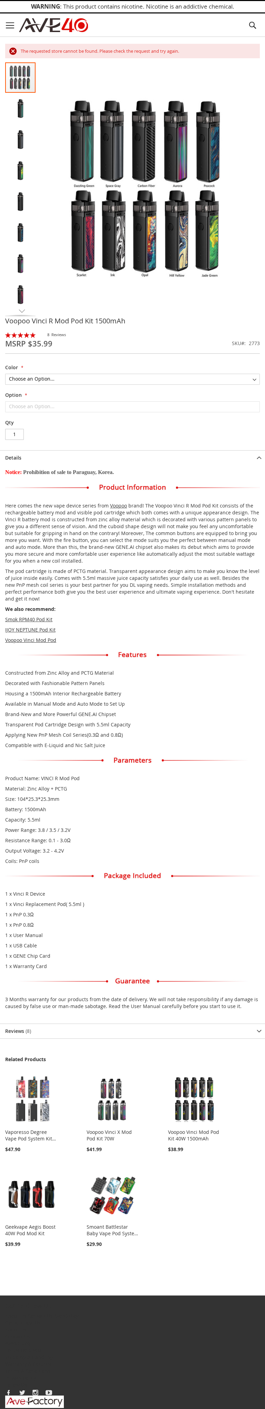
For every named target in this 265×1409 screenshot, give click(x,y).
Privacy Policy (20, 1378)
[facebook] (8, 1392)
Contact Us (40, 1315)
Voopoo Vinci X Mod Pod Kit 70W (109, 1135)
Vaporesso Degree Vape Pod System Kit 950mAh (28, 1138)
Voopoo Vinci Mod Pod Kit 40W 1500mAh (193, 1135)
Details (13, 457)
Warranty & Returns (28, 1364)
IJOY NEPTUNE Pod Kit (30, 629)
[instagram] (35, 1392)
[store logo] (53, 25)
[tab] (132, 457)
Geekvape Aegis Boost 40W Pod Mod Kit (30, 1230)
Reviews (17, 1031)
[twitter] (22, 1392)
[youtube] (49, 1392)
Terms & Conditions (27, 1371)
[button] (20, 108)
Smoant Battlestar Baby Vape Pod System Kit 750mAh (113, 1233)
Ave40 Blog (66, 1315)
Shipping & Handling (29, 1357)
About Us (15, 1315)
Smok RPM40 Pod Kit (28, 619)
